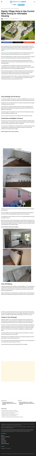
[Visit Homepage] (18, 2)
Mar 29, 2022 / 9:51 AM (14, 18)
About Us (2, 435)
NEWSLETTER (21, 4)
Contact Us (3, 438)
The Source (12, 77)
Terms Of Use (3, 442)
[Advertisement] (18, 371)
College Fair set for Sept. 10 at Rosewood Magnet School (9, 415)
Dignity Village (7, 52)
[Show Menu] (1, 1)
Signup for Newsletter (5, 443)
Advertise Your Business (5, 436)
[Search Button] (34, 1)
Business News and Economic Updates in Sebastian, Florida (11, 8)
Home (2, 8)
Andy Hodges (6, 18)
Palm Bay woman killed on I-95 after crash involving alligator (9, 410)
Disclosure (3, 439)
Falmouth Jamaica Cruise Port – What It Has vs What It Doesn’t (10, 414)
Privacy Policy (3, 440)
